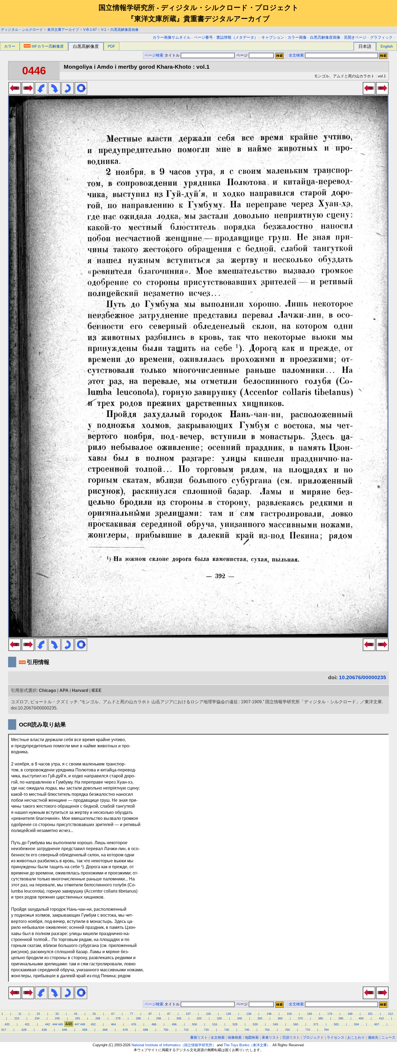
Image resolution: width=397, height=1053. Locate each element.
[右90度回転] (54, 93)
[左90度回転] (41, 93)
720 (206, 1029)
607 (376, 1024)
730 (226, 1029)
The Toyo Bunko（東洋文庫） (247, 1045)
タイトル (172, 55)
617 (3, 1029)
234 (37, 1018)
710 (186, 1029)
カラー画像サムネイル (171, 37)
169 (309, 1013)
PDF (111, 46)
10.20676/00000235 (362, 677)
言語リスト (291, 1037)
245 (57, 1018)
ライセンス (335, 1037)
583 (336, 1024)
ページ (242, 55)
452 (93, 1024)
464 (113, 1024)
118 (208, 1013)
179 (329, 1013)
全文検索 (296, 55)
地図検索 (252, 1037)
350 (259, 1018)
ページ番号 (203, 37)
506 (194, 1024)
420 (7, 1024)
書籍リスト (199, 1037)
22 (38, 1013)
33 (57, 1013)
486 (154, 1024)
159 (289, 1013)
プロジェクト (313, 1037)
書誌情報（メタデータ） (237, 37)
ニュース (388, 1037)
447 (77, 1024)
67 (113, 1013)
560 (295, 1024)
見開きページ (355, 37)
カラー (9, 46)
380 (320, 1018)
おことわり (356, 1037)
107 (188, 1013)
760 (287, 1029)
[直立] (81, 93)
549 (275, 1024)
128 (228, 1013)
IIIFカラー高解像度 (48, 46)
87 (150, 1013)
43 (75, 1013)
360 (280, 1018)
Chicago (47, 690)
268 (97, 1018)
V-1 (103, 30)
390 (340, 1018)
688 (145, 1029)
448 (82, 1024)
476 (133, 1024)
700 (165, 1029)
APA (64, 690)
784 (326, 1029)
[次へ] (28, 93)
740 (246, 1029)
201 (370, 1013)
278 (118, 1018)
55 (94, 1013)
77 (131, 1013)
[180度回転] (67, 93)
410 (381, 1018)
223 (16, 1018)
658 (84, 1029)
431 (27, 1024)
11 (19, 1013)
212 (390, 1013)
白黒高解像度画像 (124, 30)
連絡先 (373, 1037)
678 (125, 1029)
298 (158, 1018)
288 (138, 1018)
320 (199, 1018)
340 (239, 1018)
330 (219, 1018)
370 (300, 1018)
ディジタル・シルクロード (22, 30)
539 (255, 1024)
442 (47, 1024)
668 (105, 1029)
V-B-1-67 (90, 30)
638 (44, 1029)
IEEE (97, 690)
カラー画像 (297, 37)
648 (64, 1029)
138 (248, 1013)
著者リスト (270, 1037)
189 (350, 1013)
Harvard (80, 690)
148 (269, 1013)
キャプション (272, 37)
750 (267, 1029)
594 (356, 1024)
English (387, 46)
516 (214, 1024)
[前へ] (14, 93)
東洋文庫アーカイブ (63, 30)
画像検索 (235, 1037)
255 (77, 1018)
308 (178, 1018)
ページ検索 (153, 55)
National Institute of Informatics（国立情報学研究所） (174, 1045)
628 (24, 1029)
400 (361, 1018)
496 (174, 1024)
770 (307, 1029)
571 (316, 1024)
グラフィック (381, 37)
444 (54, 1024)
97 (168, 1013)
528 (235, 1024)
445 (60, 1024)
